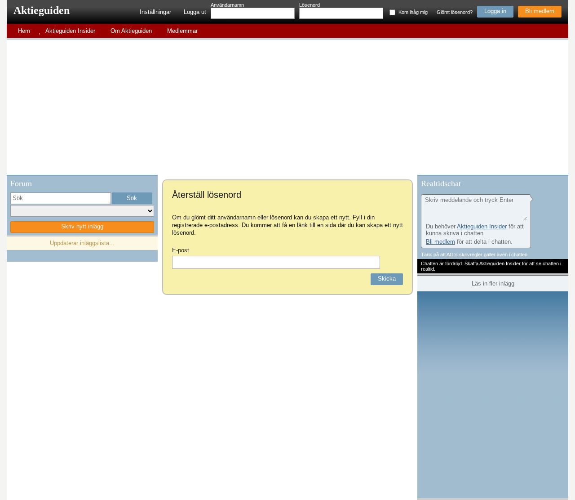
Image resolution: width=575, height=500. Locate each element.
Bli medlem (539, 11)
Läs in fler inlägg (493, 283)
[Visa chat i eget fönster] (560, 182)
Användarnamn (227, 5)
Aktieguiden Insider (482, 226)
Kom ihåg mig (413, 12)
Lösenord (309, 5)
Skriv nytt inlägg (82, 226)
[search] (60, 198)
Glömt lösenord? (455, 12)
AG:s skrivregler (464, 254)
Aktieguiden (41, 10)
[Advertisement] (287, 107)
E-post (180, 250)
